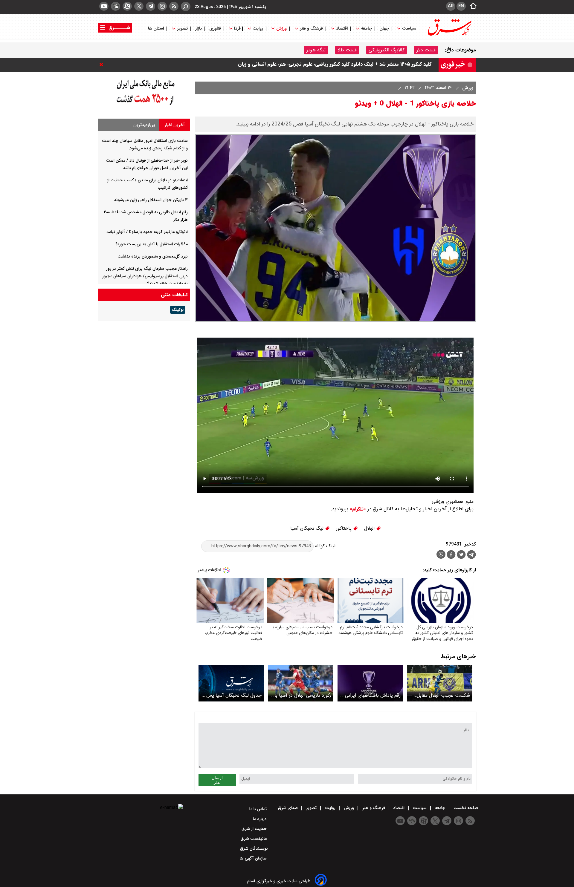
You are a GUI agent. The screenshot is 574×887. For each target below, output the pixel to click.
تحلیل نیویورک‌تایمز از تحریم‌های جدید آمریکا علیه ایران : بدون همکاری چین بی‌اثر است (340, 64)
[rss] (173, 6)
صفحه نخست (465, 808)
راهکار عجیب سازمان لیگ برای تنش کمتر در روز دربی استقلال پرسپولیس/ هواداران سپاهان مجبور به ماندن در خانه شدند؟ (145, 276)
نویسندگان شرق (254, 848)
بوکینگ (178, 310)
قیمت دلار (426, 50)
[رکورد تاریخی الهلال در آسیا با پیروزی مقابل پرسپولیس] (300, 683)
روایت (257, 28)
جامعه (366, 28)
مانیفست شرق (254, 838)
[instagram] (162, 6)
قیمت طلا (347, 50)
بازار (198, 28)
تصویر (182, 28)
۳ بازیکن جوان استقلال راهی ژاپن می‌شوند (151, 200)
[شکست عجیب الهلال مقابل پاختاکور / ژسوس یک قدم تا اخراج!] (439, 683)
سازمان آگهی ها (254, 858)
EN (461, 6)
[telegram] (150, 6)
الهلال (370, 528)
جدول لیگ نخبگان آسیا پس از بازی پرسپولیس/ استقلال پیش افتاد (232, 695)
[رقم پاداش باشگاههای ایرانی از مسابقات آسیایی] (370, 683)
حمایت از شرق (255, 828)
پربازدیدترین (144, 125)
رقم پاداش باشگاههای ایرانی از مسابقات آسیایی (371, 695)
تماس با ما (258, 809)
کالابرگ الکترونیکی (386, 50)
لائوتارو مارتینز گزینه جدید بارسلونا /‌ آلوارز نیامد (147, 232)
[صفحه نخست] (471, 6)
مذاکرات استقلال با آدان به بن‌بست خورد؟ (151, 244)
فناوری (215, 28)
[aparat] (127, 6)
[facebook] (451, 555)
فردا (237, 28)
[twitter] (139, 6)
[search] (185, 6)
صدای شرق (288, 808)
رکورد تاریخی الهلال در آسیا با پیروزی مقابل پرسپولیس (302, 695)
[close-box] (103, 64)
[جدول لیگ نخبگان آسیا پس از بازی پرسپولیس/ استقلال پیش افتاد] (231, 683)
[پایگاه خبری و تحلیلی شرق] (449, 35)
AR (451, 6)
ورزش (281, 28)
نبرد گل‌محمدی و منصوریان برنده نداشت (152, 256)
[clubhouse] (115, 6)
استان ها (156, 28)
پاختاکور (344, 528)
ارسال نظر (217, 780)
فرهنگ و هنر (311, 28)
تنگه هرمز (316, 50)
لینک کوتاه (324, 546)
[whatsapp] (440, 554)
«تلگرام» (357, 509)
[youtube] (104, 6)
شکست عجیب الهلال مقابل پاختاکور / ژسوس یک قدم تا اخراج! (442, 695)
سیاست (409, 28)
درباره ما (260, 819)
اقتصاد (342, 28)
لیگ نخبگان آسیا (307, 528)
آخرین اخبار (175, 125)
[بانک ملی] (144, 105)
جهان (384, 28)
